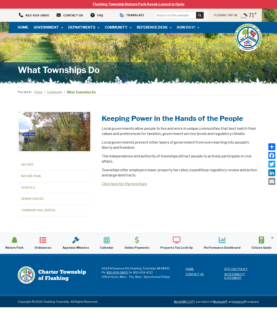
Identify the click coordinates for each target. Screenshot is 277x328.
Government (47, 27)
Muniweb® (220, 301)
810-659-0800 (117, 272)
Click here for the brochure (124, 184)
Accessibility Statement (234, 276)
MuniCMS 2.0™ (184, 301)
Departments (82, 27)
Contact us (195, 274)
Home (23, 27)
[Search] (200, 15)
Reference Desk (152, 27)
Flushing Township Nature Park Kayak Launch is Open (138, 4)
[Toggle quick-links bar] (272, 238)
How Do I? (186, 27)
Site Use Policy (236, 269)
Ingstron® (239, 301)
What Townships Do (81, 92)
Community (116, 27)
